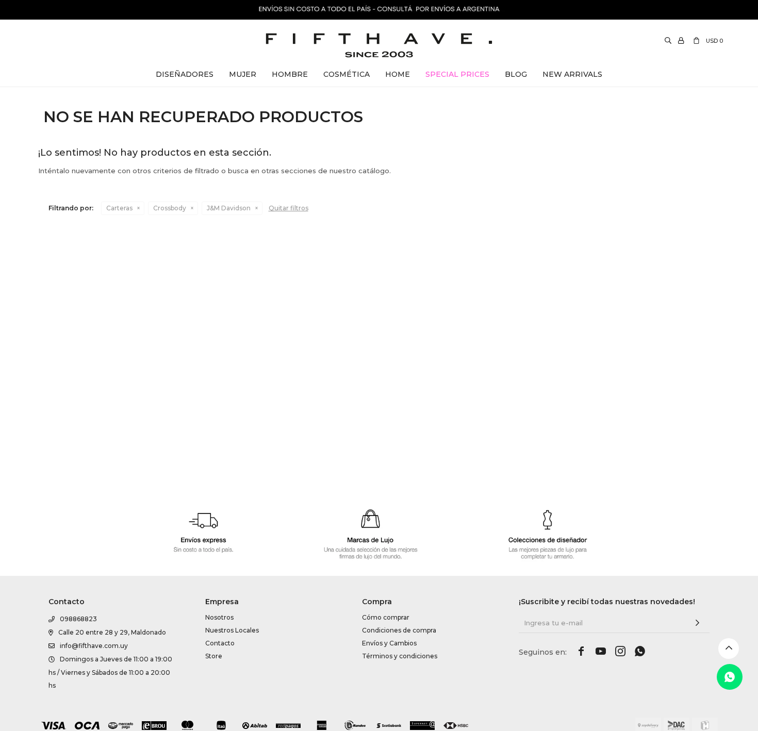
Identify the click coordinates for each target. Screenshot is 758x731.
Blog (516, 74)
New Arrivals (572, 74)
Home (397, 74)
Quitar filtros (288, 208)
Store (213, 656)
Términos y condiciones (399, 656)
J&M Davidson (229, 208)
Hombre (290, 74)
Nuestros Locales (232, 630)
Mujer (242, 74)
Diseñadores (184, 74)
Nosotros (219, 617)
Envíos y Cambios (389, 643)
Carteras (119, 208)
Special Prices (457, 74)
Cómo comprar (385, 617)
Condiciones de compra (399, 630)
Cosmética (346, 74)
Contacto (220, 643)
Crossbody (169, 208)
